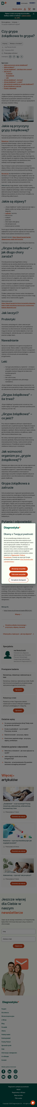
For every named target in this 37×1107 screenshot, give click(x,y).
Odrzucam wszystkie (19, 574)
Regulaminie (15, 555)
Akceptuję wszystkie (19, 569)
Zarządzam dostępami (18, 580)
